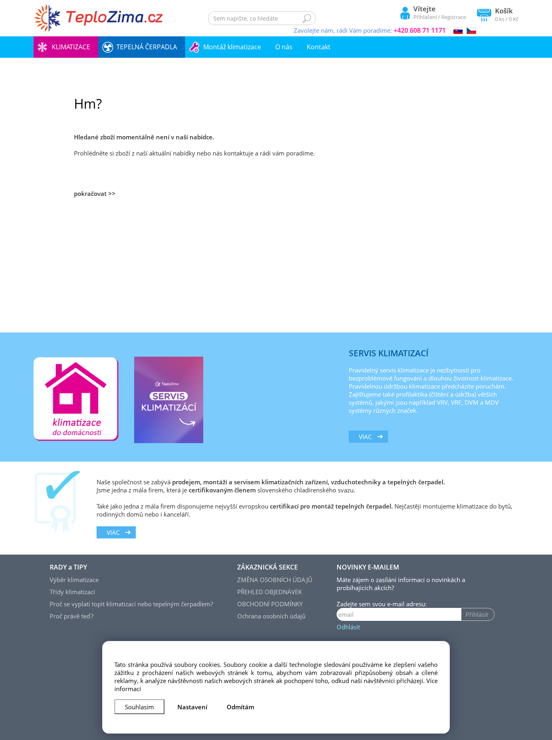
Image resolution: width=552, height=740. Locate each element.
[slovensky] (458, 29)
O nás (284, 46)
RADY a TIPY (68, 567)
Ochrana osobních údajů (271, 616)
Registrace (453, 17)
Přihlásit (477, 614)
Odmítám (240, 707)
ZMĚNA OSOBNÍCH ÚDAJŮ (274, 580)
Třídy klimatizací (72, 592)
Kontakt (319, 46)
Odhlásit (348, 627)
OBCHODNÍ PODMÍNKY (270, 604)
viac (365, 437)
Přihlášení (425, 17)
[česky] (471, 29)
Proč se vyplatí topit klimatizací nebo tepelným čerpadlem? (131, 604)
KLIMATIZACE (71, 46)
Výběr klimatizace (74, 580)
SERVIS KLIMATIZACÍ (388, 353)
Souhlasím (139, 707)
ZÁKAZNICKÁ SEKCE (267, 567)
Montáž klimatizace (232, 46)
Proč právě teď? (71, 616)
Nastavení (192, 707)
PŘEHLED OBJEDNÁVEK (269, 592)
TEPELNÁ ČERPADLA (146, 46)
